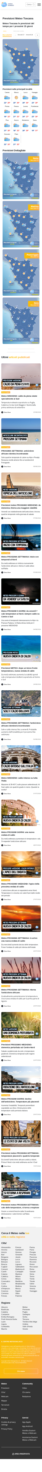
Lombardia (5, 1326)
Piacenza (33, 1257)
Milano (18, 1276)
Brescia (4, 1264)
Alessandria (5, 1247)
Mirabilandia (20, 1284)
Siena (32, 1274)
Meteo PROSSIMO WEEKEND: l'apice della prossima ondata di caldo (20, 885)
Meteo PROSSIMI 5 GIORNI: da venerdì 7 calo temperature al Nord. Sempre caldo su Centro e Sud (20, 614)
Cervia (3, 1279)
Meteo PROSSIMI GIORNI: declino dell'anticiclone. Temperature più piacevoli (20, 1100)
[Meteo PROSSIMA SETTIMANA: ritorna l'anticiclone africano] (21, 970)
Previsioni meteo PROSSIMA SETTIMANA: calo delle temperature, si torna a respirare (20, 1206)
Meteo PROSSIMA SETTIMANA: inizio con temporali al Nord (20, 558)
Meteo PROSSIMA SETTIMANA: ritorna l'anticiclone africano (18, 991)
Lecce (17, 1259)
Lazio (3, 1322)
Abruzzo (4, 1307)
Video (24, 1388)
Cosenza (4, 1291)
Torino (32, 1276)
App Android (27, 1426)
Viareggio (33, 1291)
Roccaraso (34, 1267)
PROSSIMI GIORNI (18, 31)
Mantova (18, 1274)
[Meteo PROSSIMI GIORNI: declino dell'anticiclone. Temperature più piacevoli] (21, 1079)
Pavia (32, 1250)
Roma (32, 1269)
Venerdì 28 (29, 35)
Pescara (33, 1255)
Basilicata (5, 1309)
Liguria (4, 1324)
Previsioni (5, 1388)
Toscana (26, 1319)
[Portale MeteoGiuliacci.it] (7, 4)
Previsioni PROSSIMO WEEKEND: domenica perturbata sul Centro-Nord (18, 1046)
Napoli (17, 1291)
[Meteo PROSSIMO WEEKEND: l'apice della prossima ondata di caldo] (21, 864)
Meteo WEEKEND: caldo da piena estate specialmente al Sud (19, 397)
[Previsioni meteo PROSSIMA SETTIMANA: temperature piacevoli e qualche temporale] (21, 1133)
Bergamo (4, 1257)
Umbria (25, 1324)
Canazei (4, 1269)
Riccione (33, 1262)
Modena (18, 1286)
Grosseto (18, 1255)
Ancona (4, 1250)
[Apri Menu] (39, 4)
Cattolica (4, 1276)
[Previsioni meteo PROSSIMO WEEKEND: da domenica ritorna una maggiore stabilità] (21, 486)
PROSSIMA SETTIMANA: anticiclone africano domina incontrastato (17, 452)
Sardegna (26, 1314)
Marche (4, 1329)
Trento (32, 1279)
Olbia (17, 1293)
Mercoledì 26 (7, 35)
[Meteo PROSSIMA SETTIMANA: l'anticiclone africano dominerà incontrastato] (21, 703)
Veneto (25, 1329)
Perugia (33, 1252)
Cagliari (4, 1267)
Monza (18, 1288)
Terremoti (5, 1405)
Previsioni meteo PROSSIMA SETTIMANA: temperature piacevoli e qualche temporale (20, 1154)
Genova (18, 1252)
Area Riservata (22, 1454)
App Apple (26, 1422)
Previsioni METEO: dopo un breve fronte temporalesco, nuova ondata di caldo (19, 669)
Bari (2, 1255)
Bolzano (4, 1262)
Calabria (4, 1312)
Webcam (4, 1396)
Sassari (32, 1272)
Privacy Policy (6, 1429)
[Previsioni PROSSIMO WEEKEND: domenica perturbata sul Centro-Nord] (21, 1025)
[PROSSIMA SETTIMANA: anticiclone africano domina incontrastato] (21, 431)
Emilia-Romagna (7, 1317)
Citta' (3, 1392)
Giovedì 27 (21, 35)
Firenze (18, 1247)
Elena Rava (7, 412)
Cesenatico (5, 1281)
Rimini (32, 1264)
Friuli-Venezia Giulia (9, 1319)
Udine (32, 1284)
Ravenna (33, 1259)
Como (3, 1284)
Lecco (17, 1262)
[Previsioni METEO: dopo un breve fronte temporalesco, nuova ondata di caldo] (21, 649)
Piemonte (26, 1309)
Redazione (26, 1396)
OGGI (4, 31)
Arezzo (4, 1252)
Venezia (33, 1286)
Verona (32, 1288)
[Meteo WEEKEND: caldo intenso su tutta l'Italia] (21, 758)
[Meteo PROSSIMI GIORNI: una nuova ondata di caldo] (21, 813)
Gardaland (19, 1250)
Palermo (18, 1296)
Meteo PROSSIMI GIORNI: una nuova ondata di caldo (17, 833)
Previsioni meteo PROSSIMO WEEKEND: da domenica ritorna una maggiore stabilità (21, 506)
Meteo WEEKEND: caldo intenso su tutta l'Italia (19, 779)
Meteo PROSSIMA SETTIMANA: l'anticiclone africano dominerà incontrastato (21, 724)
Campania (5, 1314)
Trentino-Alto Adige (30, 1322)
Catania (4, 1274)
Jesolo (17, 1257)
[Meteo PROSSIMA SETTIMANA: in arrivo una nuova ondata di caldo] (21, 918)
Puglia (25, 1312)
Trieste (32, 1281)
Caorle (3, 1272)
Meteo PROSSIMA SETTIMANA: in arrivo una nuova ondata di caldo (19, 939)
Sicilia (25, 1317)
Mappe (4, 1400)
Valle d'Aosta (28, 1326)
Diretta (4, 1409)
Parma (32, 1247)
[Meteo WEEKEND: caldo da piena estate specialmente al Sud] (21, 376)
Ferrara (4, 1296)
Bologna (4, 1259)
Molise (25, 1307)
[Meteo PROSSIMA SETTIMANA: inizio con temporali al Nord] (21, 537)
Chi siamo (21, 1371)
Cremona (4, 1293)
